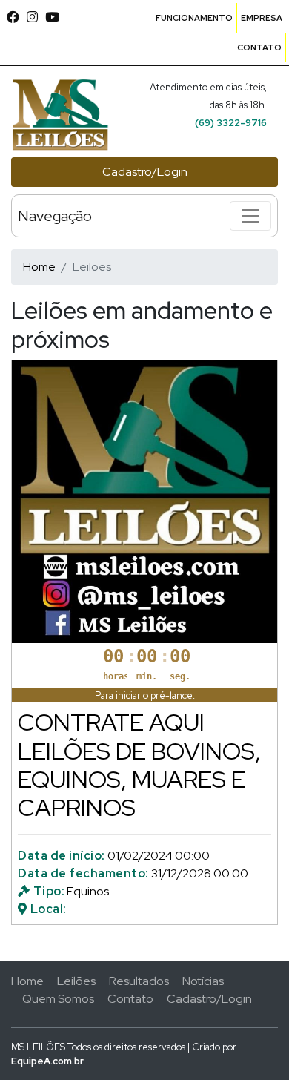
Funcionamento (194, 18)
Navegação (55, 215)
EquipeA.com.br (47, 1061)
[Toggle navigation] (250, 216)
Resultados (139, 981)
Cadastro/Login (144, 172)
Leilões (76, 981)
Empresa (261, 18)
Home (39, 266)
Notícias (203, 981)
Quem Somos (58, 999)
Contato (259, 47)
